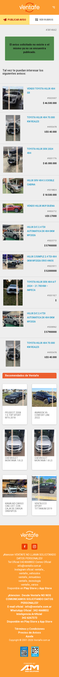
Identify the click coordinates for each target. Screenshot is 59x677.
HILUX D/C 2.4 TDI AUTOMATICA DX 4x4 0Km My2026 (40, 231)
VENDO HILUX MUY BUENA (41, 206)
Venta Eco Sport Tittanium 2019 (43, 506)
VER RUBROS (46, 19)
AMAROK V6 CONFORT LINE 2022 (42, 415)
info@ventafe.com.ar (29, 565)
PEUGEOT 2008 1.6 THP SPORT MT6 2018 (13, 415)
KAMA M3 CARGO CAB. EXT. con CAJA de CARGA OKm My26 (14, 507)
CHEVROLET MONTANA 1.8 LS (14, 459)
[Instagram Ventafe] (34, 547)
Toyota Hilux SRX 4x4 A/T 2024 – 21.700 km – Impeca (41, 286)
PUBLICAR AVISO (17, 19)
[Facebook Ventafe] (25, 547)
